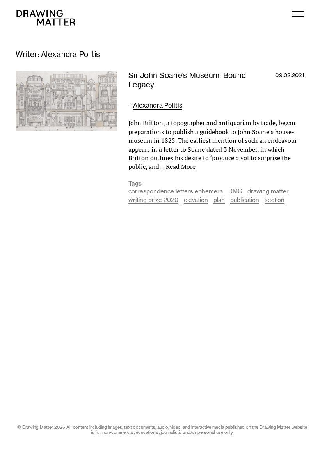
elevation (196, 199)
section (274, 199)
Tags (135, 183)
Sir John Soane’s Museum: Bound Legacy (187, 80)
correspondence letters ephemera (175, 191)
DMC (235, 191)
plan (219, 199)
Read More (181, 166)
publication (244, 199)
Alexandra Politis (157, 105)
